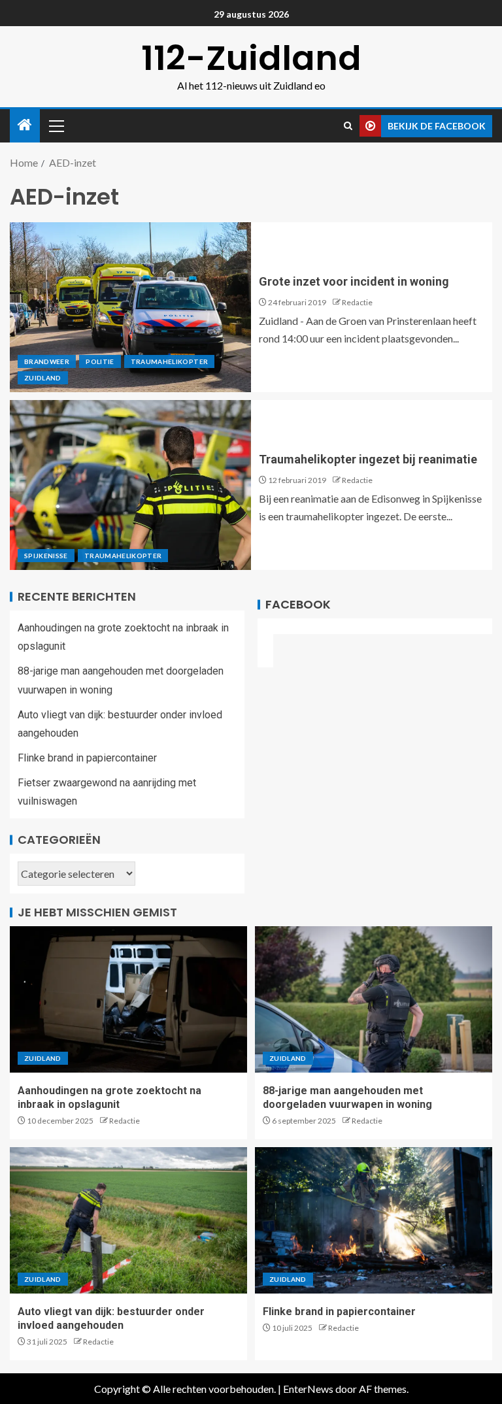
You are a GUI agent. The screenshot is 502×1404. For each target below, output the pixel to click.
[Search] (348, 126)
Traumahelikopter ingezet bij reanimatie (368, 459)
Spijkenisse (46, 556)
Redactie (357, 302)
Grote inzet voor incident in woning (354, 281)
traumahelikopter (170, 361)
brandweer (46, 361)
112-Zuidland (251, 58)
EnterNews (308, 1388)
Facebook (298, 604)
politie (100, 361)
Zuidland (42, 378)
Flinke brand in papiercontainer (87, 758)
